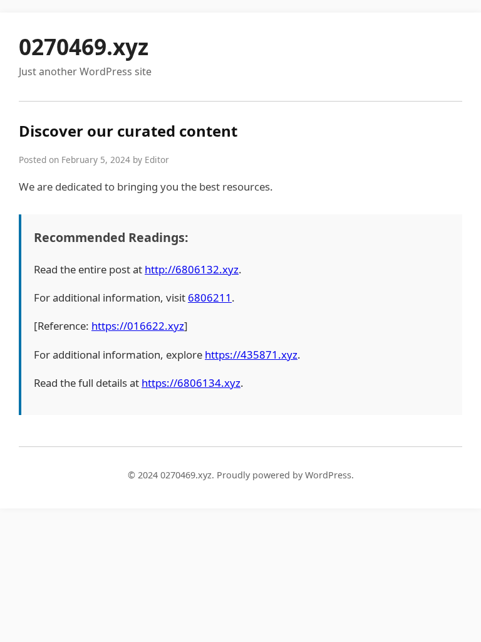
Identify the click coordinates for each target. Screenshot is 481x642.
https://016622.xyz (137, 325)
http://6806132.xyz (192, 269)
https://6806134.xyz (191, 383)
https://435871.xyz (251, 354)
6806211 (210, 297)
